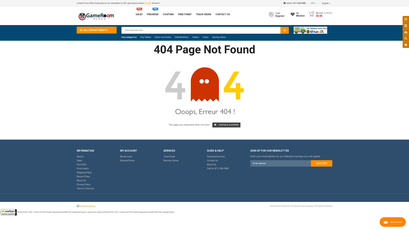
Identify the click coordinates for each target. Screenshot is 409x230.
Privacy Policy (83, 184)
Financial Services (216, 156)
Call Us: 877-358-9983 (218, 168)
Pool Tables (145, 37)
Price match (83, 168)
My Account (126, 156)
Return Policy (83, 176)
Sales (79, 160)
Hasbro (195, 37)
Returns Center (171, 160)
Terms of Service (85, 188)
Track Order (169, 156)
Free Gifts (81, 164)
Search (80, 156)
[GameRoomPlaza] (86, 206)
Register (280, 16)
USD (317, 3)
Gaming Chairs (219, 37)
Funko (205, 37)
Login (277, 13)
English (325, 3)
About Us (81, 180)
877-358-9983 (299, 3)
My (300, 14)
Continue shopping (229, 125)
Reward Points (127, 160)
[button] (9, 212)
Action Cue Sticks (163, 37)
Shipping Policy (84, 172)
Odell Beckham (182, 37)
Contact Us (212, 160)
